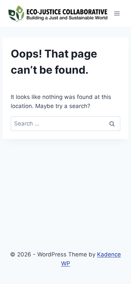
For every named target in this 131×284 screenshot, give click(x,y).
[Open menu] (117, 13)
